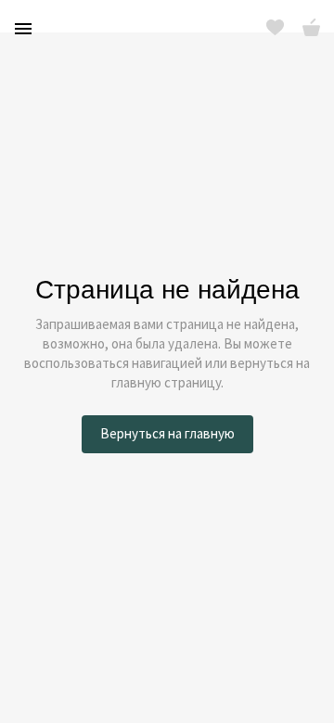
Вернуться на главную (167, 433)
